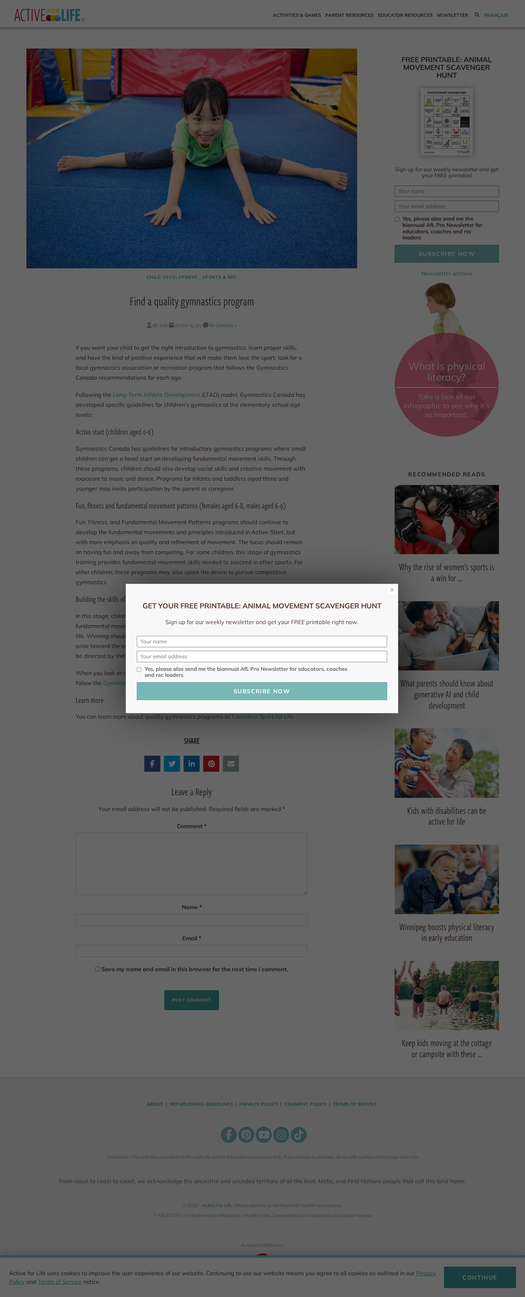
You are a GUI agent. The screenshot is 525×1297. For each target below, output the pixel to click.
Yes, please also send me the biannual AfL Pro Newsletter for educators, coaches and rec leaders (246, 672)
